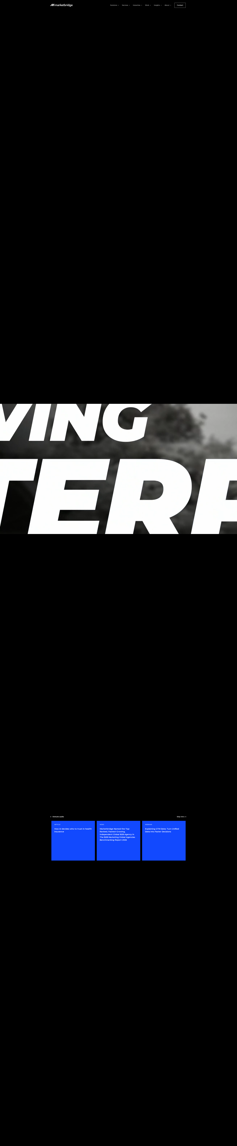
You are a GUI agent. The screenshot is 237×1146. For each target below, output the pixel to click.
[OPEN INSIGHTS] (161, 5)
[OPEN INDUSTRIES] (141, 5)
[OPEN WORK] (150, 5)
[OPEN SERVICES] (129, 5)
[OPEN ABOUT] (170, 5)
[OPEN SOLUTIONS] (118, 5)
